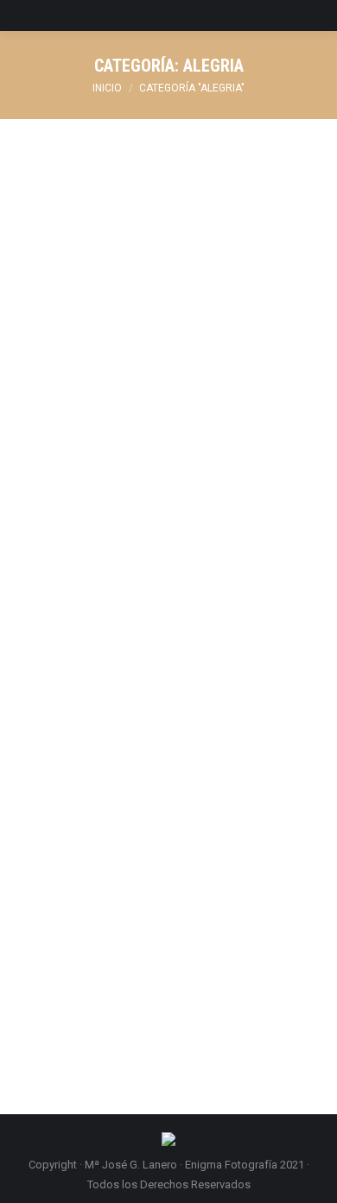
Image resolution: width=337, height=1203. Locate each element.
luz (178, 791)
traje (49, 811)
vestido (84, 811)
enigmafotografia (217, 771)
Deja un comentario (87, 462)
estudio (58, 791)
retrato (240, 791)
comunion (103, 442)
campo (95, 771)
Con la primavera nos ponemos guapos (148, 727)
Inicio (107, 88)
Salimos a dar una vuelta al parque (162, 410)
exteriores (106, 791)
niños (205, 791)
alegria (56, 442)
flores (151, 791)
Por (175, 442)
